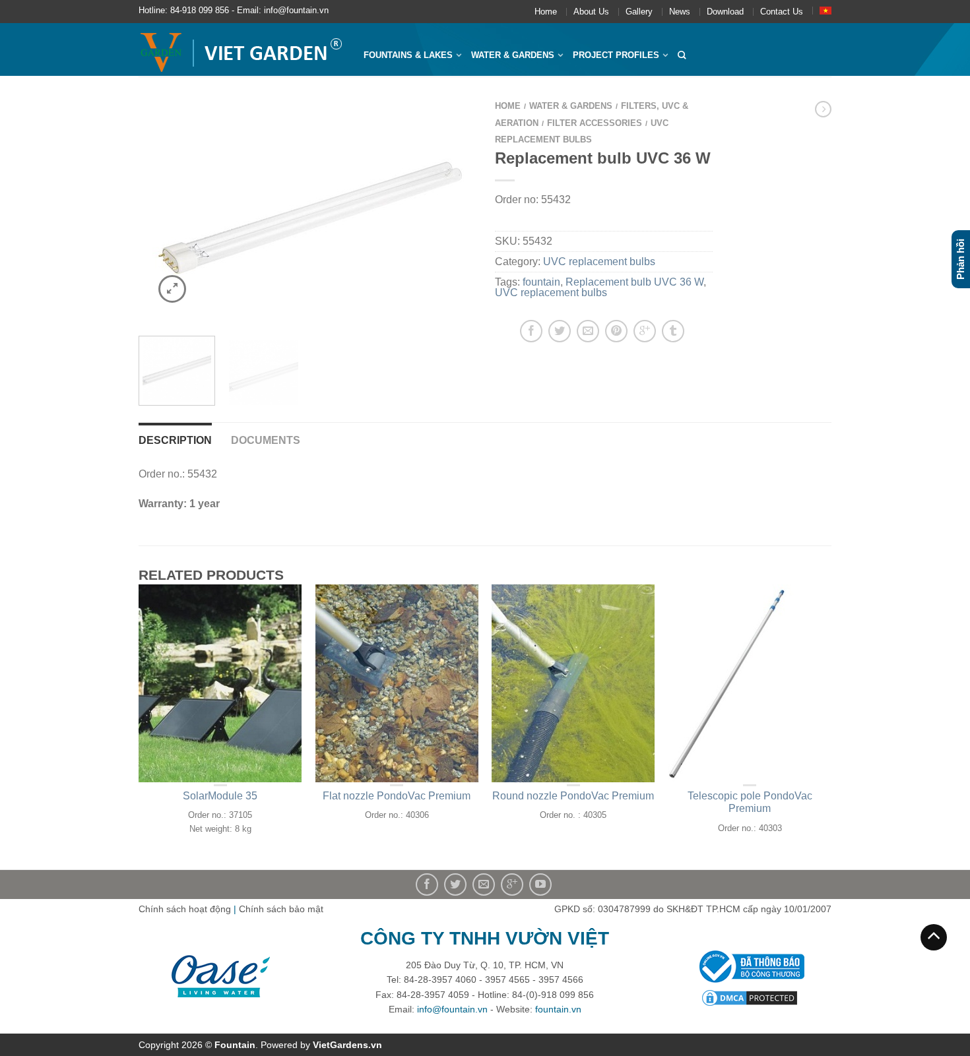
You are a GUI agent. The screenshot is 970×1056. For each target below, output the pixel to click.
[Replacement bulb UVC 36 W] (307, 209)
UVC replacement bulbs (599, 261)
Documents (265, 440)
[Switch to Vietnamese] (825, 11)
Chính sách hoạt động (185, 909)
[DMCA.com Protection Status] (749, 997)
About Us (591, 11)
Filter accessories (594, 123)
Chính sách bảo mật (281, 909)
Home (545, 11)
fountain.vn (558, 1009)
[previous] (156, 209)
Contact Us (781, 11)
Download (725, 11)
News (679, 11)
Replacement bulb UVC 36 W (634, 282)
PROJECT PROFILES (616, 55)
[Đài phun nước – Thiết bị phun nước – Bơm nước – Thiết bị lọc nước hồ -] (241, 49)
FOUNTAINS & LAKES (408, 55)
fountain (541, 282)
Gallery (639, 11)
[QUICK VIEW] (220, 683)
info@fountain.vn (452, 1009)
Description (175, 440)
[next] (457, 209)
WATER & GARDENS (512, 55)
